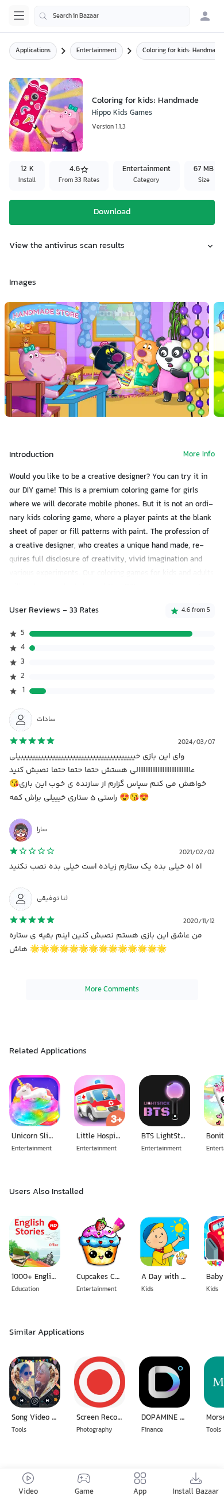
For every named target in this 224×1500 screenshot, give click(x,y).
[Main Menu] (19, 15)
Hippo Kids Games (122, 113)
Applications (33, 50)
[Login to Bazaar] (205, 16)
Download (112, 212)
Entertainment (96, 50)
